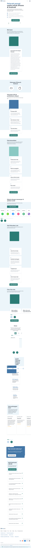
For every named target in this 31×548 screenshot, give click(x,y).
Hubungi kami (17, 536)
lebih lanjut (11, 545)
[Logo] (3, 528)
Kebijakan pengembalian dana (5, 536)
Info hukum (12, 536)
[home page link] (3, 1)
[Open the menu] (29, 1)
